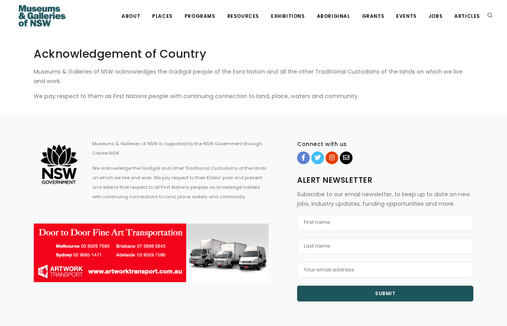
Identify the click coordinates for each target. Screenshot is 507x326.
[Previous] (42, 259)
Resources (243, 16)
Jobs (435, 16)
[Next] (261, 259)
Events (406, 16)
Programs (200, 16)
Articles (467, 16)
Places (162, 16)
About (131, 16)
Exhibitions (288, 16)
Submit (385, 293)
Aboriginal (333, 16)
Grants (373, 16)
